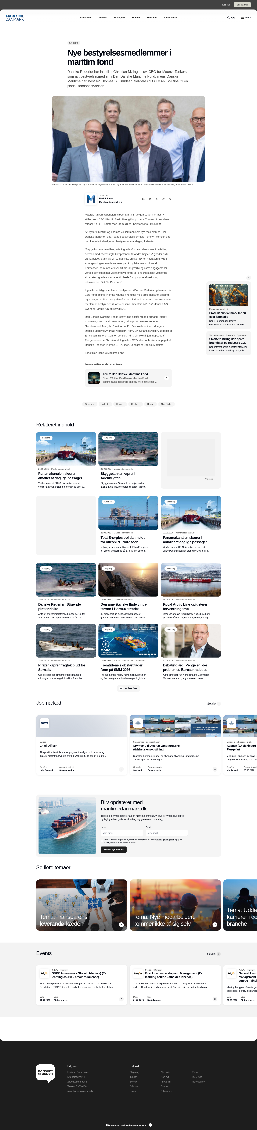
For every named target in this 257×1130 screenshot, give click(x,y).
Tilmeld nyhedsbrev (113, 849)
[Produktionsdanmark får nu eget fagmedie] (228, 305)
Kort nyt (165, 1077)
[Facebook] (143, 199)
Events (164, 1086)
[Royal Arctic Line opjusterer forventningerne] (191, 591)
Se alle (211, 703)
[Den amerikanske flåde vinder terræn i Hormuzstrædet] (128, 591)
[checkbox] (102, 841)
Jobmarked (167, 1091)
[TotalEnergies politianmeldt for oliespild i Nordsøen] (128, 524)
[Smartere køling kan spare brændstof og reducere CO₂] (228, 343)
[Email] (163, 199)
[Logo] (15, 18)
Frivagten (166, 1081)
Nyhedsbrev (198, 1081)
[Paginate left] (38, 745)
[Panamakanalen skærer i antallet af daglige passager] (66, 460)
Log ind (226, 5)
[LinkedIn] (150, 199)
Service (134, 1081)
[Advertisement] (191, 457)
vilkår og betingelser (165, 839)
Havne (133, 1091)
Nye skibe (166, 1072)
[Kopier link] (170, 199)
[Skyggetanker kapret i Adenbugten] (128, 460)
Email (148, 827)
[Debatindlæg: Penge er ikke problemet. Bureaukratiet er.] (191, 652)
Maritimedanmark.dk (110, 202)
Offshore (134, 1086)
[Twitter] (157, 199)
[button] (248, 277)
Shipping (134, 1072)
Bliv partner (242, 5)
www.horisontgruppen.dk (80, 1091)
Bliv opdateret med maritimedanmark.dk (126, 1125)
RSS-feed (197, 1077)
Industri (133, 1077)
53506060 (81, 1086)
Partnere (196, 1072)
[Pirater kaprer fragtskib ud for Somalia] (66, 652)
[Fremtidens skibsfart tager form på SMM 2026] (128, 652)
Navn (103, 827)
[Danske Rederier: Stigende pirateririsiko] (66, 591)
